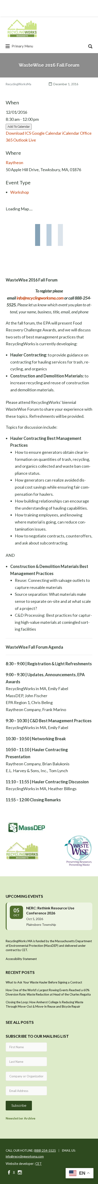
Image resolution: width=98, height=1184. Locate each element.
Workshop (19, 192)
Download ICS (18, 133)
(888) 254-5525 (45, 1150)
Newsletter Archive (20, 1118)
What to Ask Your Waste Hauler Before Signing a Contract (44, 982)
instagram (20, 1172)
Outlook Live (24, 139)
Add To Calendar (19, 126)
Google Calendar (47, 133)
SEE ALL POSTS (20, 1022)
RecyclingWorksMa (18, 84)
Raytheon (14, 162)
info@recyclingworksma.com (40, 297)
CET (38, 1164)
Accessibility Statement (21, 959)
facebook (9, 1172)
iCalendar (70, 133)
